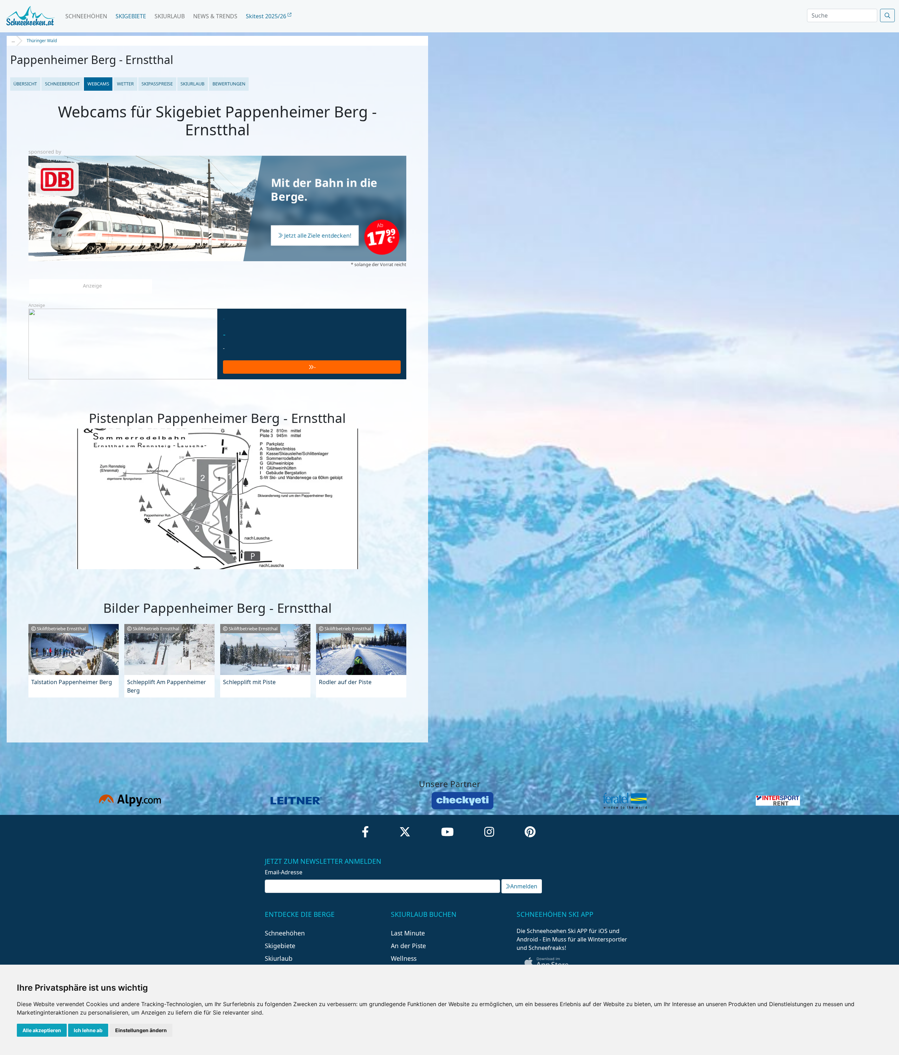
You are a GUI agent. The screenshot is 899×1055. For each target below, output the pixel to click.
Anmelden (523, 886)
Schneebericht (62, 84)
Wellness (403, 958)
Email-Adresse (283, 872)
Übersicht (25, 84)
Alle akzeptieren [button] (41, 1030)
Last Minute (408, 933)
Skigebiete (131, 16)
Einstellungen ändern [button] (141, 1030)
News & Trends (215, 16)
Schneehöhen (86, 16)
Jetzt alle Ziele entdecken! (317, 235)
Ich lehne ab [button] (88, 1030)
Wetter (125, 84)
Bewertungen (228, 84)
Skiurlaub (170, 16)
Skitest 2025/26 (267, 16)
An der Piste (408, 945)
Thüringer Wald (42, 41)
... (13, 41)
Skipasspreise (157, 84)
